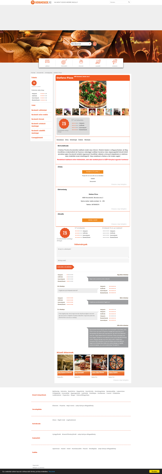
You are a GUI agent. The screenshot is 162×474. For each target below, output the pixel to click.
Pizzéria (62, 405)
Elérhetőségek (73, 140)
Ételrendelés (64, 66)
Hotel (69, 448)
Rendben (154, 471)
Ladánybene (56, 395)
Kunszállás (65, 393)
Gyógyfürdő (56, 434)
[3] (43, 93)
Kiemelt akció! (92, 220)
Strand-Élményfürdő (69, 434)
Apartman (56, 448)
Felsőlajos (92, 393)
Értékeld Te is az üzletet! (36, 86)
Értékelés (80, 140)
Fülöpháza (116, 393)
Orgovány (66, 395)
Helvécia (64, 391)
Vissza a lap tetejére (121, 380)
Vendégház (93, 448)
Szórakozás (114, 66)
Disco (54, 420)
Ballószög (55, 391)
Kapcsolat (36, 465)
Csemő (108, 393)
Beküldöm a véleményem (64, 267)
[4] (45, 93)
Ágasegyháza (75, 393)
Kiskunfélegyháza (83, 395)
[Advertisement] (81, 17)
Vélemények (87, 140)
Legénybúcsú (71, 420)
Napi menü (70, 405)
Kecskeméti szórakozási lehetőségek (39, 125)
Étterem (55, 405)
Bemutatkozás (60, 140)
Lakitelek (84, 393)
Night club (61, 420)
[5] (46, 93)
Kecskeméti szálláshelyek (39, 110)
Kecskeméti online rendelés (40, 115)
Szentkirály (89, 391)
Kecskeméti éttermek (38, 119)
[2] (42, 93)
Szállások (47, 66)
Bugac (73, 395)
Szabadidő (98, 66)
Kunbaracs (101, 393)
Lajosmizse (121, 391)
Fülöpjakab (56, 393)
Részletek (52, 471)
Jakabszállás (110, 391)
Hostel (63, 448)
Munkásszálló (77, 448)
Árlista (67, 140)
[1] (41, 93)
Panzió (85, 448)
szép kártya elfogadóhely (85, 405)
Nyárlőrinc (71, 391)
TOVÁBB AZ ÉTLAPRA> (93, 172)
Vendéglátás (37, 409)
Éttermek (81, 66)
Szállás (34, 452)
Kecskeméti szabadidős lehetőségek (38, 132)
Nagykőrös (80, 391)
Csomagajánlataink (37, 137)
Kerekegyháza (100, 391)
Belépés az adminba (38, 467)
